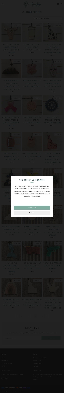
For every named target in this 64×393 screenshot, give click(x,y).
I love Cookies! (32, 207)
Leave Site (32, 212)
